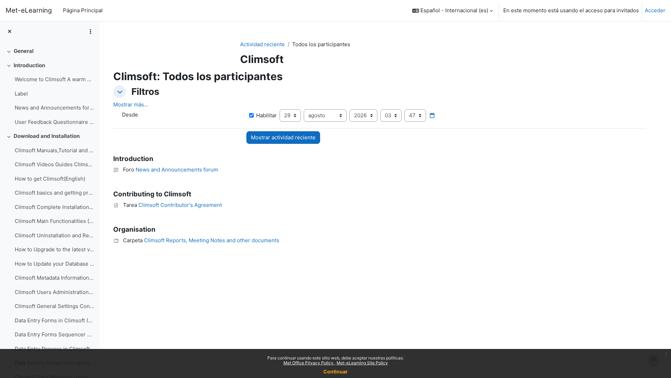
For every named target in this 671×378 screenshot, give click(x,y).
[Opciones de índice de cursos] (90, 31)
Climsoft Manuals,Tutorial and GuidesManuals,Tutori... (54, 150)
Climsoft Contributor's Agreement (180, 205)
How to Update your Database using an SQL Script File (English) (54, 263)
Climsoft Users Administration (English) (54, 292)
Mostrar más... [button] (130, 104)
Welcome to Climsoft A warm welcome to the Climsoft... (54, 79)
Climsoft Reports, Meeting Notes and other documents (211, 240)
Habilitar (266, 115)
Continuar (335, 371)
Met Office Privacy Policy (308, 362)
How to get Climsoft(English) (50, 178)
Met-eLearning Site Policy (362, 362)
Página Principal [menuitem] (83, 10)
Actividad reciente (262, 44)
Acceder (655, 10)
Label (21, 93)
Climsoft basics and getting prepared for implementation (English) (54, 192)
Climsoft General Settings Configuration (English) (54, 306)
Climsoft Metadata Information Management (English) (54, 277)
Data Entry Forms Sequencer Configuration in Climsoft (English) (54, 334)
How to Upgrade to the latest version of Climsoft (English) (54, 249)
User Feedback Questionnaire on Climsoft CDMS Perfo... (54, 122)
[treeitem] (49, 51)
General (24, 51)
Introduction (29, 65)
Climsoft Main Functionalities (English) (54, 221)
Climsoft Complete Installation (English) (54, 207)
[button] (452, 10)
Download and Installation (47, 136)
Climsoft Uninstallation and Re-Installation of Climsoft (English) (54, 235)
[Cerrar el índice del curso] (9, 31)
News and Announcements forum (54, 107)
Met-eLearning (29, 10)
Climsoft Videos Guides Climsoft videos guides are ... (54, 164)
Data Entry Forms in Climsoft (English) (54, 320)
